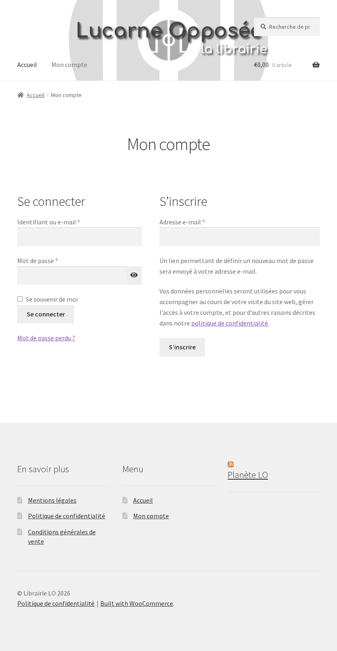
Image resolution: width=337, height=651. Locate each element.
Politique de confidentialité (66, 516)
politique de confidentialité (229, 323)
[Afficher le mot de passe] (134, 275)
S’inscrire (182, 347)
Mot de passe (53, 260)
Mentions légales (52, 500)
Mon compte (69, 64)
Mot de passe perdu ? (46, 338)
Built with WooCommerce (136, 603)
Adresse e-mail (198, 221)
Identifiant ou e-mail (65, 221)
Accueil (27, 64)
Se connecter (46, 314)
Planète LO (248, 474)
